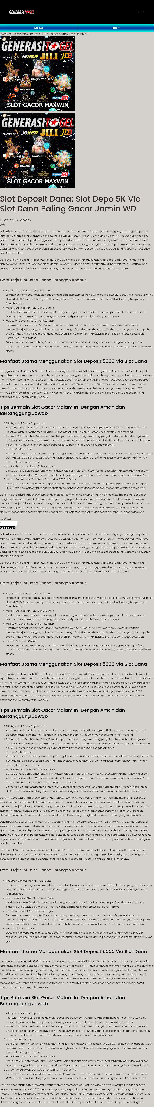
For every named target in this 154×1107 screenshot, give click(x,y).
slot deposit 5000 (28, 371)
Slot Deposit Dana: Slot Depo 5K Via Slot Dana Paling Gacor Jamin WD (47, 34)
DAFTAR (39, 28)
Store (3, 34)
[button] (7, 527)
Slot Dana (45, 290)
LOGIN (115, 28)
